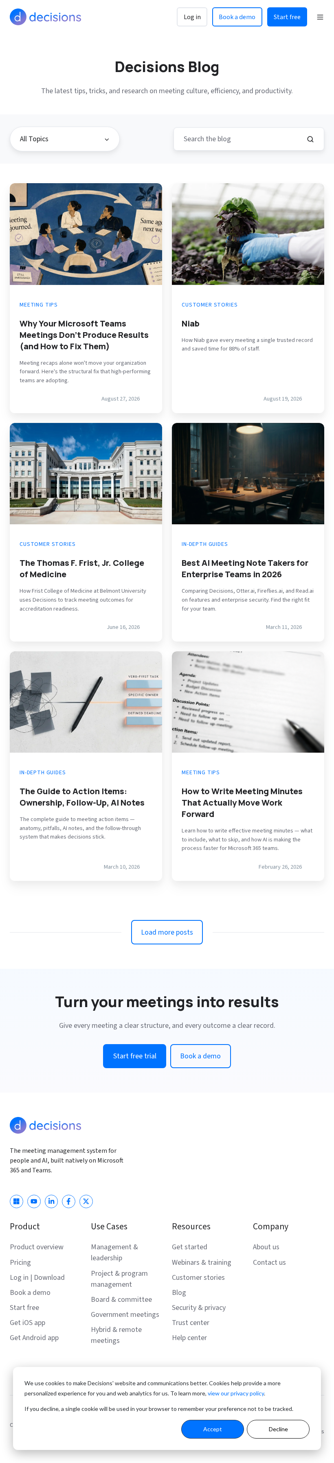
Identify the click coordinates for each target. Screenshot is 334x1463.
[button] (320, 17)
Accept (212, 1429)
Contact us (269, 1262)
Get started (189, 1247)
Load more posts (167, 932)
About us (266, 1247)
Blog (179, 1293)
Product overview (37, 1247)
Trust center (190, 1323)
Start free (287, 17)
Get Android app (34, 1338)
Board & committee (121, 1299)
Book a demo (237, 17)
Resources (191, 1226)
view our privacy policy (236, 1393)
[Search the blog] (310, 139)
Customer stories (198, 1277)
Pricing (20, 1262)
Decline (278, 1429)
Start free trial (134, 1056)
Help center (189, 1338)
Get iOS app (27, 1323)
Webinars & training (201, 1262)
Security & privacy (199, 1308)
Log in (192, 17)
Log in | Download (37, 1277)
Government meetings (125, 1315)
